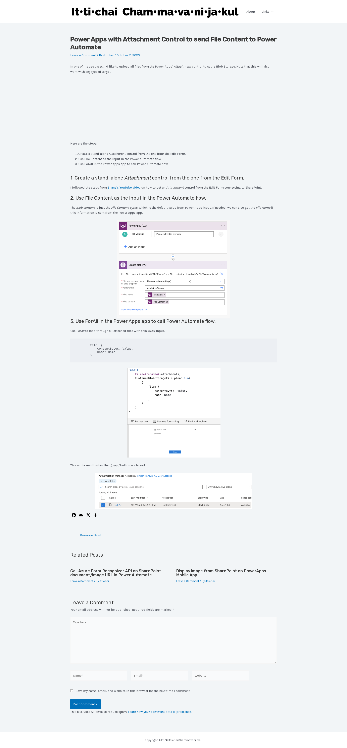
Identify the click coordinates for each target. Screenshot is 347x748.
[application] (271, 12)
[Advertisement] (173, 107)
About (250, 11)
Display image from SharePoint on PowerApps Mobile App (221, 572)
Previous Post (88, 535)
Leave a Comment (83, 55)
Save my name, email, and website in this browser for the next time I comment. (133, 691)
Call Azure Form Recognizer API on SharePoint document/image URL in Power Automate (115, 572)
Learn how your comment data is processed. (160, 712)
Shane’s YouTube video (124, 187)
